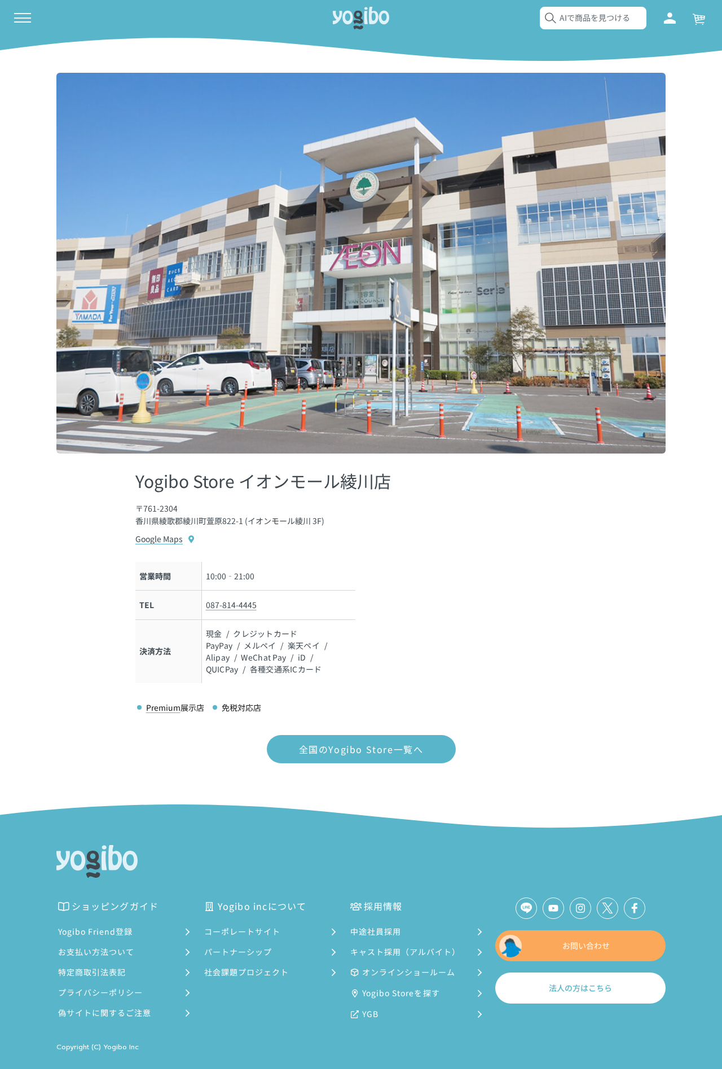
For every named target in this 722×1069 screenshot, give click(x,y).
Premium (163, 707)
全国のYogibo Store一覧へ (361, 749)
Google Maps (159, 538)
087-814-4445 (231, 604)
